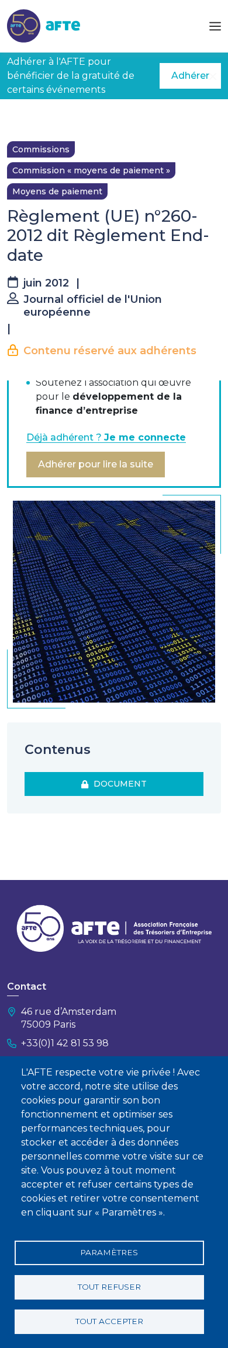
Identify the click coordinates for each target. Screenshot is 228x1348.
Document (118, 783)
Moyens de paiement (57, 191)
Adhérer (190, 75)
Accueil (21, 116)
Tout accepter (109, 1321)
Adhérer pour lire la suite (95, 464)
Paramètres (109, 1252)
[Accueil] (43, 25)
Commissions (41, 149)
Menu (215, 26)
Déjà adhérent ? (106, 437)
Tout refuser (109, 1286)
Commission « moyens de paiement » (91, 170)
